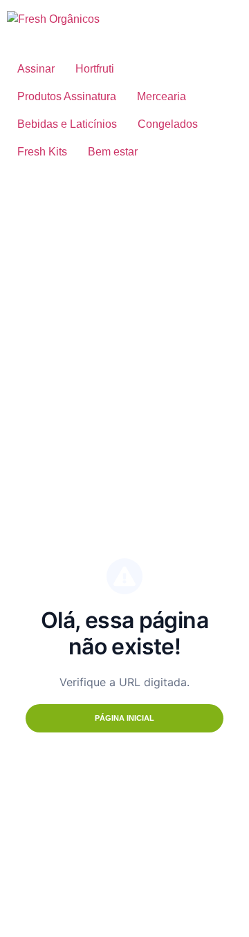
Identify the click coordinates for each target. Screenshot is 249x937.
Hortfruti (94, 69)
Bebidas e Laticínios (67, 124)
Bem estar (113, 152)
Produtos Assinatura (66, 96)
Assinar (36, 69)
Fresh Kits (42, 152)
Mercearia (161, 96)
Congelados (168, 124)
